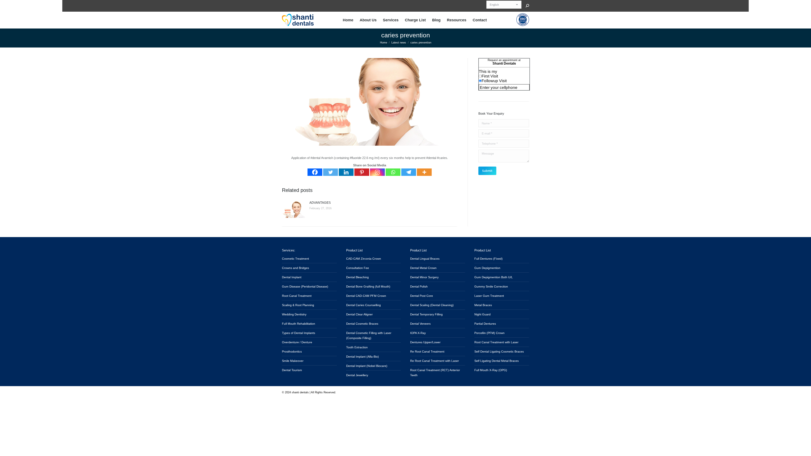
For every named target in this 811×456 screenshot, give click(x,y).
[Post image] (293, 209)
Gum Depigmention (487, 268)
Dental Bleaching (357, 277)
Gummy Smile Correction (491, 286)
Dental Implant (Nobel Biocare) (366, 366)
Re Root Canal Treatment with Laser (434, 360)
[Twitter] (330, 172)
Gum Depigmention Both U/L (493, 277)
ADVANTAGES (320, 202)
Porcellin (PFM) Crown (489, 333)
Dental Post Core (421, 295)
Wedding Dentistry (294, 314)
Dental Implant (291, 277)
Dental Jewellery (357, 375)
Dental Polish (419, 286)
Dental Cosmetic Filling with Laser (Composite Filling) (368, 335)
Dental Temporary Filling (426, 314)
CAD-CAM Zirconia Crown (363, 258)
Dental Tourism (292, 370)
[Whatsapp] (393, 172)
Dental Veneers (420, 323)
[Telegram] (408, 172)
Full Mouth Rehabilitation (298, 323)
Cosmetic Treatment (295, 258)
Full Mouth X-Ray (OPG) (490, 370)
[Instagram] (377, 172)
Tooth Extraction (357, 347)
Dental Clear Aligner (359, 314)
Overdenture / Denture (297, 342)
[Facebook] (315, 172)
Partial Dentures (485, 323)
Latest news (398, 42)
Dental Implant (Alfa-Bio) (362, 356)
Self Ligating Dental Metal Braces (496, 360)
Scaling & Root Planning (298, 305)
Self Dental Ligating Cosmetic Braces (499, 351)
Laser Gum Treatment (489, 295)
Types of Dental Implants (298, 333)
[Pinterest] (361, 172)
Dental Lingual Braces (425, 258)
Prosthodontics (292, 351)
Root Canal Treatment (297, 295)
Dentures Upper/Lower (425, 342)
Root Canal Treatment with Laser (496, 342)
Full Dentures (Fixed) (488, 258)
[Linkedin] (346, 172)
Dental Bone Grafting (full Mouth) (368, 286)
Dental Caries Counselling (363, 305)
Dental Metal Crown (423, 268)
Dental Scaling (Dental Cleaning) (432, 305)
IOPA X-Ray (418, 333)
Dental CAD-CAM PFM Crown (366, 295)
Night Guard (482, 314)
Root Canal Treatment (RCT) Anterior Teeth (435, 372)
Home (383, 42)
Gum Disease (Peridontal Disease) (305, 286)
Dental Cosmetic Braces (362, 323)
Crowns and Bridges (295, 268)
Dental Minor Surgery (424, 277)
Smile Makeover (292, 360)
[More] (424, 172)
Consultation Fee (357, 268)
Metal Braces (483, 305)
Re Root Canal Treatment (427, 351)
